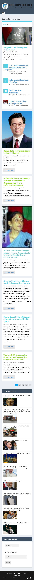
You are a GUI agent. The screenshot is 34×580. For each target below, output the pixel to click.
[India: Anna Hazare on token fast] (5, 80)
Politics (11, 73)
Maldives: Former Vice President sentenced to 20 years (16, 523)
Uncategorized (17, 73)
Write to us (6, 578)
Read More (9, 170)
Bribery (12, 260)
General (23, 71)
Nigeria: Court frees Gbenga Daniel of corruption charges (16, 282)
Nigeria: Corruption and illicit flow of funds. (16, 453)
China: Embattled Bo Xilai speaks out (17, 102)
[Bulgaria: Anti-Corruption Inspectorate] (17, 36)
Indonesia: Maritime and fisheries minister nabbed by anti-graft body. (16, 509)
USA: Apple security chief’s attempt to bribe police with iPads (16, 494)
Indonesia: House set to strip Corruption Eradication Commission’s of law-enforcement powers (16, 182)
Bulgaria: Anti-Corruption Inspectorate (15, 49)
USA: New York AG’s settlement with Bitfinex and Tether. (16, 396)
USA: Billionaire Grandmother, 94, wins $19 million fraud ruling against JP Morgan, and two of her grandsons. (16, 411)
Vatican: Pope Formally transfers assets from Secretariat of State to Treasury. (15, 467)
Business (18, 71)
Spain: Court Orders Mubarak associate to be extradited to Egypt (16, 319)
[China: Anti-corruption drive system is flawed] (17, 129)
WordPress (17, 575)
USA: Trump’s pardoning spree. (12, 481)
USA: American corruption (15, 92)
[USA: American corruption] (5, 91)
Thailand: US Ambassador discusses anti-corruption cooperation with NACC (15, 357)
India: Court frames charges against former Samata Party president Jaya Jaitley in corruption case (16, 254)
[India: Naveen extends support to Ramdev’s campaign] (5, 66)
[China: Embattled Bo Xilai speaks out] (5, 102)
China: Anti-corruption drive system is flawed (16, 152)
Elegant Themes (16, 573)
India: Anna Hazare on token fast (18, 81)
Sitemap (20, 578)
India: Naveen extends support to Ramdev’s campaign (15, 67)
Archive (13, 578)
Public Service (14, 52)
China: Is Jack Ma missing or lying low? (15, 440)
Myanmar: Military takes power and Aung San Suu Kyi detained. (16, 426)
